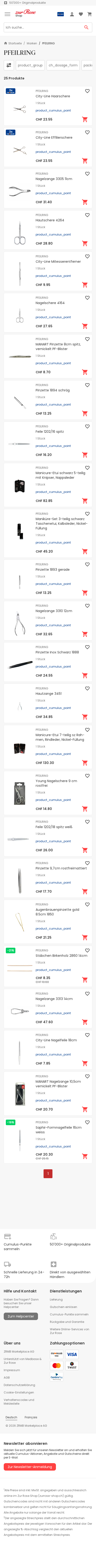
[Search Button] (86, 27)
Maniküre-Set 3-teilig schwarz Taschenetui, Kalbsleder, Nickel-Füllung (62, 524)
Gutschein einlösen (63, 1307)
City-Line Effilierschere (54, 137)
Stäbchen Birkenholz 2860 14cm (61, 955)
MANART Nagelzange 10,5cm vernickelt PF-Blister (58, 1083)
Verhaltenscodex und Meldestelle (19, 1402)
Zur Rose (10, 1363)
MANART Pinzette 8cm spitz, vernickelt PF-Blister (58, 346)
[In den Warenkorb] (85, 119)
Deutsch (11, 1417)
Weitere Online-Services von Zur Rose (69, 1331)
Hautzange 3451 (49, 693)
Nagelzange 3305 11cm (54, 179)
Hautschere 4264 (50, 220)
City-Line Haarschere (53, 96)
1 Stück (40, 103)
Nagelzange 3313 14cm (54, 998)
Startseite (15, 43)
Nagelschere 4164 (50, 303)
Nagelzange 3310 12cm (54, 611)
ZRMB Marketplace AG (19, 1352)
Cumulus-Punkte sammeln (69, 1314)
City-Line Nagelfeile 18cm (56, 1040)
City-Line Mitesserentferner (58, 261)
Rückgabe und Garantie (67, 1322)
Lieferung (56, 1299)
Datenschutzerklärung (19, 1385)
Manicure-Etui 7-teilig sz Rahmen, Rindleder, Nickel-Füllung (60, 737)
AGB (7, 1378)
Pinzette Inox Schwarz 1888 (57, 652)
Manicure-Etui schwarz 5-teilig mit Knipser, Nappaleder (60, 475)
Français (31, 1417)
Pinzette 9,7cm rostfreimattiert (61, 868)
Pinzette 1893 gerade (53, 569)
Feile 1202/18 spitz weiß (54, 827)
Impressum (12, 1370)
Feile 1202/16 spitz (50, 431)
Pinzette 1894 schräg (53, 390)
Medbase (32, 1359)
